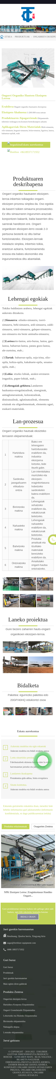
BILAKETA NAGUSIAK (28, 1059)
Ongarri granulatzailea (30, 1073)
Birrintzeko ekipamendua (14, 1021)
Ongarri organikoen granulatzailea (29, 1071)
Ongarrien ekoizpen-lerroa (14, 999)
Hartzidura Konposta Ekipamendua (18, 1005)
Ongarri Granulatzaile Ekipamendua (19, 1010)
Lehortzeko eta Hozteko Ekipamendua (20, 1016)
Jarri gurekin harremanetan (15, 978)
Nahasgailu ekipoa (11, 1027)
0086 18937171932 (15, 949)
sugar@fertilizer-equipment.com (21, 943)
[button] (51, 68)
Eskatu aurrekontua (32, 144)
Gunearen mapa (23, 1057)
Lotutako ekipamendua (13, 1032)
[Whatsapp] (42, 760)
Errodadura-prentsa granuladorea (28, 1062)
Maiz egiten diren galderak (15, 984)
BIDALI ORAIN (28, 917)
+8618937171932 (30, 152)
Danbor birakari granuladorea (27, 1065)
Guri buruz (8, 967)
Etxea (8, 37)
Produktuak (22, 37)
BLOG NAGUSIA (43, 1057)
